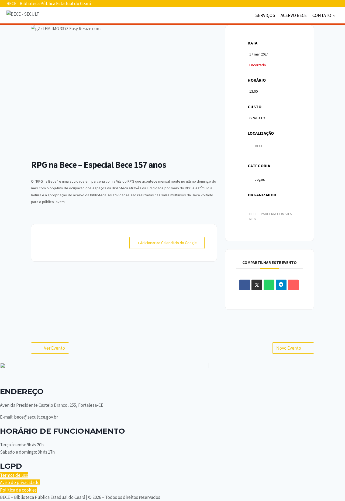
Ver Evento (54, 348)
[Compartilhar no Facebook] (244, 285)
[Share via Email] (293, 285)
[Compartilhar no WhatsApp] (269, 285)
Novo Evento (288, 348)
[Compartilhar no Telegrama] (281, 285)
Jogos (260, 179)
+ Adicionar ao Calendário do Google (167, 242)
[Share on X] (256, 285)
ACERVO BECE (294, 15)
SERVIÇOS (265, 15)
